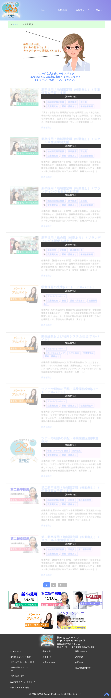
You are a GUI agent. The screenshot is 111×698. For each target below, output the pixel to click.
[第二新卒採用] (55, 608)
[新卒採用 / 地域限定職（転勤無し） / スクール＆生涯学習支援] (24, 154)
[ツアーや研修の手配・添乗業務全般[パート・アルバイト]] (24, 404)
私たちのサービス (17, 676)
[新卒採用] (23, 608)
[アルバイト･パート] (39, 628)
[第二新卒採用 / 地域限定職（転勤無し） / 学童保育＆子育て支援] (24, 503)
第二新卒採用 (84, 500)
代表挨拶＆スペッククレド (22, 682)
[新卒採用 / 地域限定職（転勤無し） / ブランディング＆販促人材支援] (24, 204)
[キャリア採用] (88, 608)
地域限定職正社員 (56, 102)
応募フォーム (82, 10)
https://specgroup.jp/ (70, 640)
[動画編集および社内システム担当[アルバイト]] (24, 352)
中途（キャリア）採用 (58, 451)
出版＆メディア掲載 (19, 687)
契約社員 (76, 451)
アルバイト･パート (56, 296)
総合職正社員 (76, 250)
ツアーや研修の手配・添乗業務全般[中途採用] (69, 440)
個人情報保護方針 (83, 668)
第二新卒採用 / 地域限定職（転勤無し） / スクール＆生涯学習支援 (70, 538)
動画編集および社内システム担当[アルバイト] (70, 338)
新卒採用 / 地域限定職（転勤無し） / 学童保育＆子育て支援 (70, 91)
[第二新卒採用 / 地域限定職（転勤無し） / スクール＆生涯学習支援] (24, 552)
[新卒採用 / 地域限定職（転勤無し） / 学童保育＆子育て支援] (24, 105)
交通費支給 (53, 106)
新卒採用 (72, 102)
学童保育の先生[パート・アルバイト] (67, 287)
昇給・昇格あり (69, 106)
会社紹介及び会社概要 (20, 657)
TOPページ (15, 651)
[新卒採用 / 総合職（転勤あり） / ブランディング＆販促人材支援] (24, 253)
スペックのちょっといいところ (22, 662)
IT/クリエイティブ (56, 353)
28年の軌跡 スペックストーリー (22, 668)
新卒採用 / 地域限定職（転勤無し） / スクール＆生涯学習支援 (71, 140)
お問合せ (98, 10)
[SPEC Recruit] (11, 18)
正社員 (84, 102)
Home (43, 10)
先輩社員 (46, 651)
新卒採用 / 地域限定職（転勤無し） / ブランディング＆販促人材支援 (71, 190)
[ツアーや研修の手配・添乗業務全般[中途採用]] (24, 464)
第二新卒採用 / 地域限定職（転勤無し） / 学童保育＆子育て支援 (70, 489)
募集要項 (62, 10)
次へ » (62, 585)
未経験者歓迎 (87, 106)
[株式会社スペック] (47, 646)
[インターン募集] (71, 628)
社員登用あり (87, 405)
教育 (64, 300)
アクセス (79, 657)
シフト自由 (74, 353)
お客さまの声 (48, 662)
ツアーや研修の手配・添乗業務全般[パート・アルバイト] (69, 390)
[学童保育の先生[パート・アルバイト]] (24, 302)
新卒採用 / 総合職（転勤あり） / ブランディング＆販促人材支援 (71, 239)
